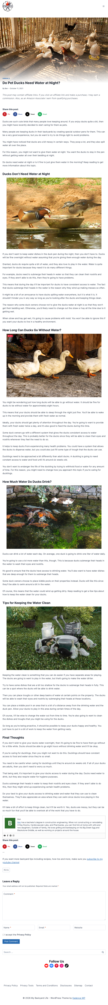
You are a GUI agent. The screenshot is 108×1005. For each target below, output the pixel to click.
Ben (6, 88)
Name (7, 927)
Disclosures (66, 985)
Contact (89, 985)
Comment (9, 894)
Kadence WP (78, 998)
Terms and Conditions (47, 985)
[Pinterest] (10, 836)
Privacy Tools (26, 985)
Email (42, 927)
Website (78, 927)
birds (6, 870)
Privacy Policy (24, 934)
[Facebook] (8, 836)
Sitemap (78, 985)
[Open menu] (103, 6)
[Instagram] (13, 836)
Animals (6, 78)
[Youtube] (5, 836)
